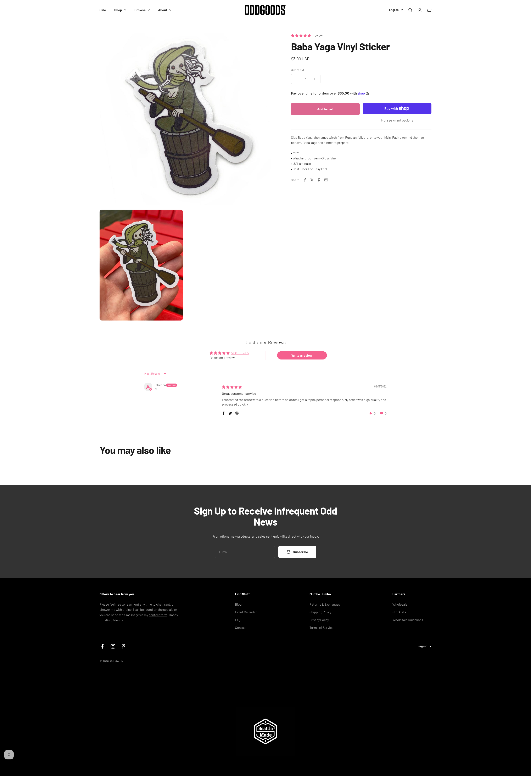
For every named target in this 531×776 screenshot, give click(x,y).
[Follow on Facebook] (102, 646)
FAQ (237, 620)
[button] (301, 35)
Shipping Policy (320, 612)
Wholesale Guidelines (407, 620)
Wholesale (399, 604)
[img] (232, 387)
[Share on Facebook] (304, 179)
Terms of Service (321, 627)
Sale (103, 10)
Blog (238, 604)
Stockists (399, 612)
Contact (241, 627)
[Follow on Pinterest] (123, 646)
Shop (118, 10)
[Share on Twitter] (311, 179)
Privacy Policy (319, 620)
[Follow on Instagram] (113, 646)
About (162, 10)
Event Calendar (246, 612)
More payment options (397, 120)
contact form (158, 615)
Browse (140, 10)
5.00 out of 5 (240, 353)
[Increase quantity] (314, 79)
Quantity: (297, 70)
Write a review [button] (302, 355)
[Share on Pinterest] (319, 179)
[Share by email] (326, 179)
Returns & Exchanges (324, 604)
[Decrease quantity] (297, 79)
